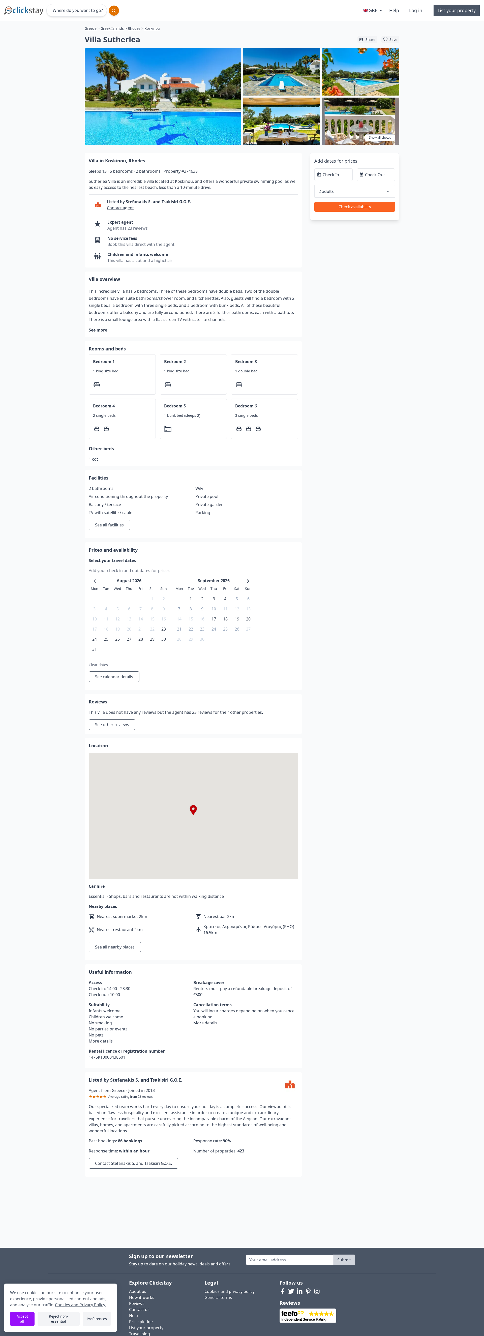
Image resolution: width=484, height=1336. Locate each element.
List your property (457, 10)
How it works (141, 1297)
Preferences (97, 1318)
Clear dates (98, 664)
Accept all (22, 1319)
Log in (415, 10)
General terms (218, 1297)
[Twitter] (291, 1291)
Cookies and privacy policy (229, 1291)
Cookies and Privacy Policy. (80, 1305)
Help (394, 10)
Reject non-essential (58, 1319)
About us (137, 1291)
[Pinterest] (308, 1291)
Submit (344, 1260)
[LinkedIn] (300, 1291)
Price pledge (141, 1321)
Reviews (136, 1303)
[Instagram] (317, 1291)
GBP (373, 10)
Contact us (139, 1309)
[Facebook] (283, 1291)
